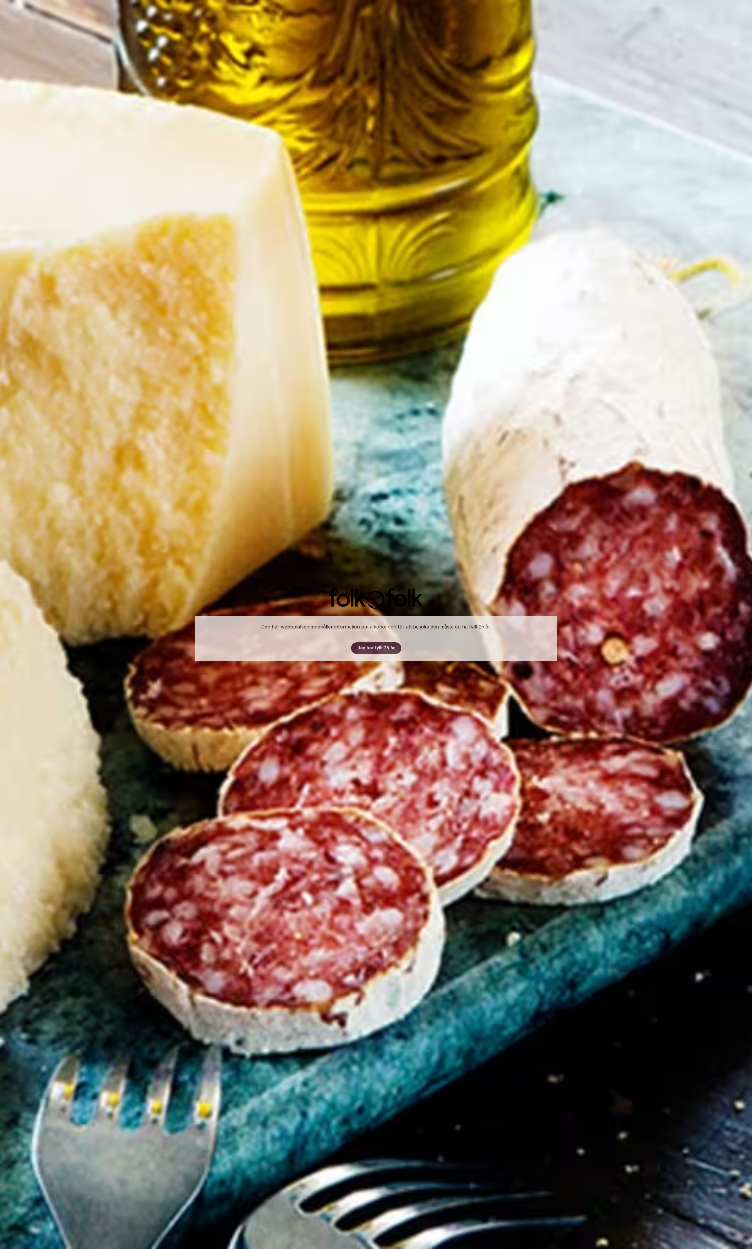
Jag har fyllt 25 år (376, 647)
